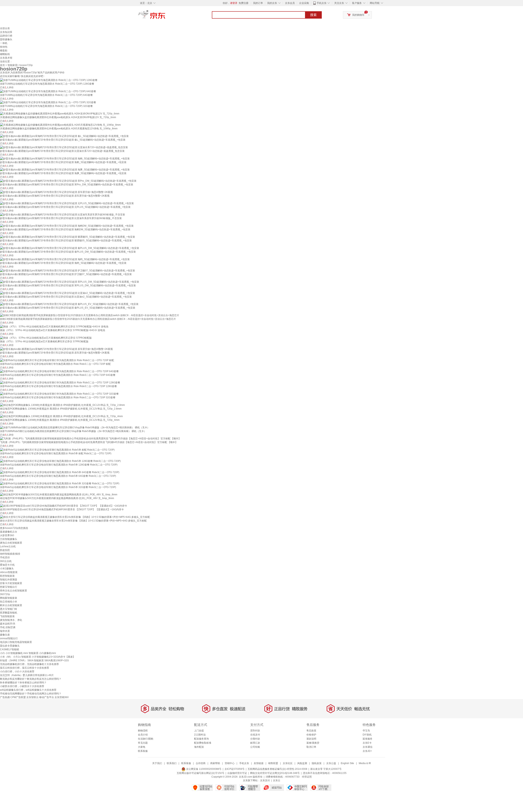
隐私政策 (317, 763)
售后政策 (311, 730)
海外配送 (199, 747)
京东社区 (288, 763)
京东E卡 (367, 742)
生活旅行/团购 (145, 738)
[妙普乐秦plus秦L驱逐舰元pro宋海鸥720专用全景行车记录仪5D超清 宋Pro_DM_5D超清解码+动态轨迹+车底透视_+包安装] (68, 180)
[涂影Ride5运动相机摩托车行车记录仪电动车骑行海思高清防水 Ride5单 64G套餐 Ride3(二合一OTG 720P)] (59, 472)
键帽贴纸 (5, 54)
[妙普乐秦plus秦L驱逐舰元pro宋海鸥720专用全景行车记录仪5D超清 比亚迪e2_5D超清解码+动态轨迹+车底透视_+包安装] (67, 292)
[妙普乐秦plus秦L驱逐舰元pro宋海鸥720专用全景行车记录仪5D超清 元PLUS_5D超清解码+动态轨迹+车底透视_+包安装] (67, 203)
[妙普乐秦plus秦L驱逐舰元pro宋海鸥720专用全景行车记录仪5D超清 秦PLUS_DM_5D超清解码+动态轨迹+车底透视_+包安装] (69, 247)
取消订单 (311, 747)
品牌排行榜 (6, 35)
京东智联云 (32, 697)
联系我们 (172, 763)
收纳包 (3, 46)
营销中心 (230, 763)
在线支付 (255, 734)
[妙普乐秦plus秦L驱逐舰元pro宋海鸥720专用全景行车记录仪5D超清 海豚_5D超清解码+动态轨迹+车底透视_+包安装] (65, 169)
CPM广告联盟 (18, 697)
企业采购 (304, 3)
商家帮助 (215, 763)
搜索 (313, 15)
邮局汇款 (255, 742)
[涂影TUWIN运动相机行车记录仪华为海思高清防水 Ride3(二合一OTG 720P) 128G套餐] (48, 79)
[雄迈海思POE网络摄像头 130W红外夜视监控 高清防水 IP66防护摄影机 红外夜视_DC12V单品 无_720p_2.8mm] (62, 404)
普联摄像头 (6, 39)
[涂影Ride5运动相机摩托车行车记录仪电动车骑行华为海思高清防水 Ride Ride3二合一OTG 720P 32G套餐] (59, 393)
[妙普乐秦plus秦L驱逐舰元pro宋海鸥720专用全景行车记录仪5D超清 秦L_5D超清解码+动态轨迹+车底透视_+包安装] (64, 135)
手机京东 (321, 3)
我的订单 (258, 3)
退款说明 (311, 738)
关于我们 (157, 763)
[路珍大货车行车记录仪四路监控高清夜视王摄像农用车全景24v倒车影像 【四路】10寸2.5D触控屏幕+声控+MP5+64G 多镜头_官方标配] (75, 516)
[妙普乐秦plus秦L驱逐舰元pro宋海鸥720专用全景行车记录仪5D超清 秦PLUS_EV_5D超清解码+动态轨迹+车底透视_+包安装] (69, 304)
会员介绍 (143, 734)
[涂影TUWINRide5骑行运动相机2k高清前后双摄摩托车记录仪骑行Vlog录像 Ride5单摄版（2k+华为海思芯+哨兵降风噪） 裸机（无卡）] (75, 427)
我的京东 (272, 3)
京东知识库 (6, 32)
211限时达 (200, 734)
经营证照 (307, 776)
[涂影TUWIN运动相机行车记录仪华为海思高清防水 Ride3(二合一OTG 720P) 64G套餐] (48, 91)
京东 (165, 16)
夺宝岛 (366, 730)
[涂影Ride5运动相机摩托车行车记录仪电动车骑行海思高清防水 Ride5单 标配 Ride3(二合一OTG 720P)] (57, 449)
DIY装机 (367, 734)
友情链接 (259, 763)
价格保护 (311, 734)
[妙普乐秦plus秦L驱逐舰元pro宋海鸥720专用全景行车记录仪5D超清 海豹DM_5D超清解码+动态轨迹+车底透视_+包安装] (67, 225)
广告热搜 (5, 697)
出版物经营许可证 (237, 773)
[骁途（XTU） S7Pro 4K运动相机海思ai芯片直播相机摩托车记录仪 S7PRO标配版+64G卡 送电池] (54, 326)
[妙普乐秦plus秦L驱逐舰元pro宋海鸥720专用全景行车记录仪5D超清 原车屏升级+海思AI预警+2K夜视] (56, 191)
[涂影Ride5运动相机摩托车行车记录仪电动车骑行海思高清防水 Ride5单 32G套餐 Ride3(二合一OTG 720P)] (59, 483)
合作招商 (201, 763)
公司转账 (255, 747)
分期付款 (255, 738)
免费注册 (243, 3)
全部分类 (5, 28)
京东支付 (265, 780)
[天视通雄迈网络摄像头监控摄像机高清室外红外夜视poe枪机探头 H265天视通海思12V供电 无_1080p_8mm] (60, 124)
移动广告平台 (46, 697)
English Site (347, 763)
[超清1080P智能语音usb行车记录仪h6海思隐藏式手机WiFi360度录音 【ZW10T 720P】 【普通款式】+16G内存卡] (63, 505)
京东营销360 (62, 697)
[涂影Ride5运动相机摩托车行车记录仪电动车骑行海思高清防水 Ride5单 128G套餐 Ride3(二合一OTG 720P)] (60, 460)
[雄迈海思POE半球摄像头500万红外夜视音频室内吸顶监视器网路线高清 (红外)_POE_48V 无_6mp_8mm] (58, 494)
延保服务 (367, 738)
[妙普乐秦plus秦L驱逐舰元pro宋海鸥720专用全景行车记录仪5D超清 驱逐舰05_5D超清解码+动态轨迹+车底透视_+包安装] (67, 236)
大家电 (141, 747)
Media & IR (365, 763)
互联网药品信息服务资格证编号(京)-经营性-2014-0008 (277, 769)
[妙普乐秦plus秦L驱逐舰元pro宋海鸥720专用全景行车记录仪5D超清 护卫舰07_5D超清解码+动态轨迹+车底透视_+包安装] (67, 270)
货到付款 (255, 730)
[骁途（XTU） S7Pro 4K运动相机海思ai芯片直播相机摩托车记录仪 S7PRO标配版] (46, 337)
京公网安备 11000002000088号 (203, 769)
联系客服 (143, 751)
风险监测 (302, 763)
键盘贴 (3, 50)
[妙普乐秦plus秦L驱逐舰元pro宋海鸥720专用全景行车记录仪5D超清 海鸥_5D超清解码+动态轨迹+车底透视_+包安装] (65, 259)
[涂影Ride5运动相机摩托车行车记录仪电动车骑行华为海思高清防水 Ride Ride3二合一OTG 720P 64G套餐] (59, 371)
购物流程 (143, 730)
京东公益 (331, 763)
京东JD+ (367, 751)
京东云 (276, 780)
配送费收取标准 (202, 742)
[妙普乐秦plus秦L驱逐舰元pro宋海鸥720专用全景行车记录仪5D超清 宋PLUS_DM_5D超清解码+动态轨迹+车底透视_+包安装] (69, 281)
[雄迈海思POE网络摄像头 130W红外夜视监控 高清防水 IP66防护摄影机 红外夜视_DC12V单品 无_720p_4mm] (61, 416)
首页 (2, 65)
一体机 (3, 43)
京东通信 (367, 747)
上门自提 (199, 730)
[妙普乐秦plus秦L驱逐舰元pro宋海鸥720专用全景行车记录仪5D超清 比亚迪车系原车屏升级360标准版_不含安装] (62, 214)
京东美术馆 (6, 57)
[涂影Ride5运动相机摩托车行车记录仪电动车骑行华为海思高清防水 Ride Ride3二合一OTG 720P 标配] (57, 360)
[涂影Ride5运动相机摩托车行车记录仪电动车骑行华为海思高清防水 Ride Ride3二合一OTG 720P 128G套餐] (60, 382)
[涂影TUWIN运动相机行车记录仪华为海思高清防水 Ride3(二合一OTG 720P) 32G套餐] (48, 102)
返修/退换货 (312, 742)
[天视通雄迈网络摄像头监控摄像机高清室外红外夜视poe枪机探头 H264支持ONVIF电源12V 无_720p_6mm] (59, 113)
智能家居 (12, 65)
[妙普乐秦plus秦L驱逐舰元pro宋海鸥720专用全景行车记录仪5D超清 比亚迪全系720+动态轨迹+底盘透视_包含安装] (64, 147)
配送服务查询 (201, 738)
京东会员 (290, 3)
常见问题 (143, 742)
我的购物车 (358, 14)
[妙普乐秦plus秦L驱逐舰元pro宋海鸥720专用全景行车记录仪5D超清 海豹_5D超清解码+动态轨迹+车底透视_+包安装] (65, 158)
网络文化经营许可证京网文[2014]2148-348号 (275, 773)
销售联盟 (273, 763)
